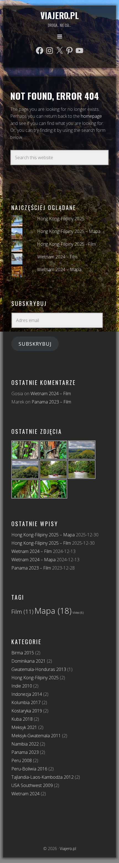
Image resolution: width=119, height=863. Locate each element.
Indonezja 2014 (26, 694)
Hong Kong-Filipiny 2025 (60, 219)
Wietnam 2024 (25, 794)
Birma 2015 (22, 653)
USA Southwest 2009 (32, 785)
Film (22, 611)
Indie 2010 (21, 686)
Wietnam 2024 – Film (57, 257)
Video (78, 613)
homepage (91, 116)
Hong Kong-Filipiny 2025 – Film (41, 543)
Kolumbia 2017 (26, 702)
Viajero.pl (59, 15)
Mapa (53, 610)
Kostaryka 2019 (26, 711)
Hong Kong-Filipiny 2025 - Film (66, 244)
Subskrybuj (35, 343)
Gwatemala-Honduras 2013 (38, 669)
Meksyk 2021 (24, 727)
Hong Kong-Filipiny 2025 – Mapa (68, 231)
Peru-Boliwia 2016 (29, 769)
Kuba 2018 (22, 719)
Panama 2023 (25, 752)
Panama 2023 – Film (51, 402)
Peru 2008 (21, 760)
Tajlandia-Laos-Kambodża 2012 (42, 777)
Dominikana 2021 (28, 661)
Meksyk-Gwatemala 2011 (36, 736)
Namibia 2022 (25, 744)
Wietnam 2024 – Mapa (59, 269)
